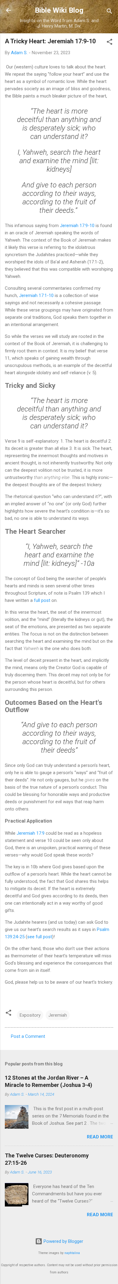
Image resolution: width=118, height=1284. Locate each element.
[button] (109, 43)
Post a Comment (28, 1036)
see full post (39, 936)
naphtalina (72, 1253)
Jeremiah (57, 1015)
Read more (100, 1137)
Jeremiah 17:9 (30, 833)
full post (42, 600)
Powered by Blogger (62, 1241)
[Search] (109, 12)
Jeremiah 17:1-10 (36, 295)
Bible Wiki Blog (59, 10)
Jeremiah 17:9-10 (77, 225)
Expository (30, 1015)
